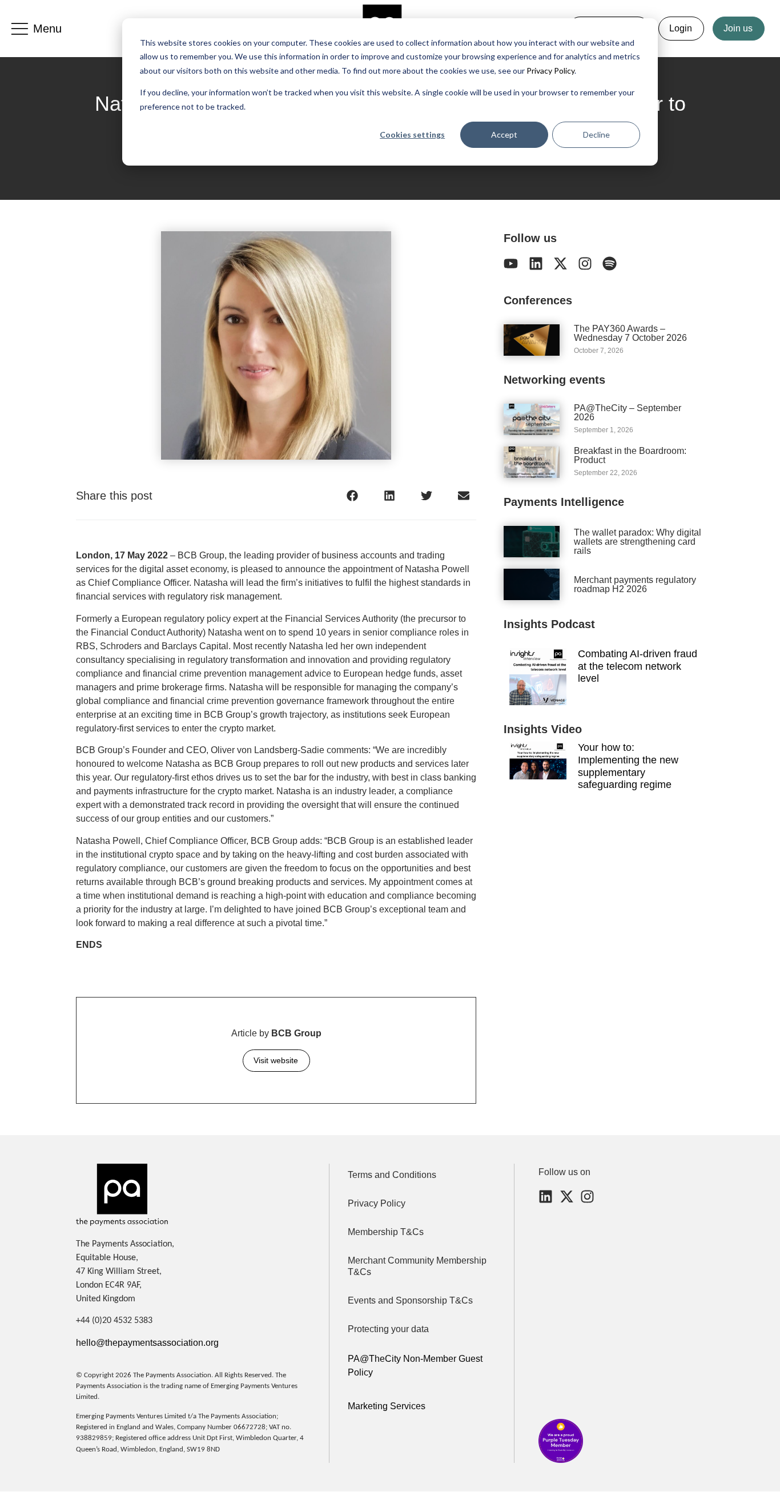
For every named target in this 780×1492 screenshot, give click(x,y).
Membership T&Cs (386, 1232)
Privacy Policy (549, 70)
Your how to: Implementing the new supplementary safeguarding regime (628, 766)
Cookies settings (412, 134)
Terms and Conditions (392, 1175)
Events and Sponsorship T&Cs (410, 1300)
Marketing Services (386, 1406)
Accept (504, 134)
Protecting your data (388, 1329)
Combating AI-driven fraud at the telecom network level (637, 666)
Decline (596, 134)
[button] (352, 495)
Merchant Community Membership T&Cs (417, 1266)
